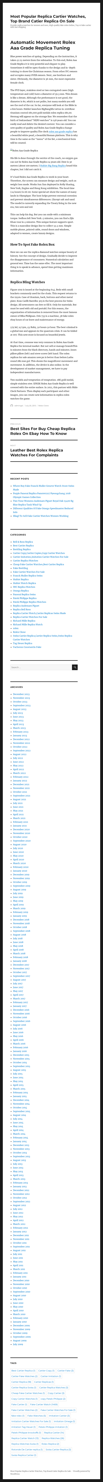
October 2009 (20, 1333)
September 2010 (21, 1291)
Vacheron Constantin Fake (27, 647)
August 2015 (19, 1070)
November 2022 (21, 743)
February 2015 (20, 1092)
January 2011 (19, 1276)
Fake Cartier (19, 1404)
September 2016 (21, 1021)
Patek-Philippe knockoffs (26, 1432)
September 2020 (22, 840)
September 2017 (21, 976)
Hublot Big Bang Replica (53, 165)
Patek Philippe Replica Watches (29, 602)
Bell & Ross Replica (23, 541)
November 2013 (21, 1149)
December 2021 (21, 784)
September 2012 (21, 1201)
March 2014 (19, 1134)
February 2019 (20, 912)
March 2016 (19, 1043)
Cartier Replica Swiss (23, 1387)
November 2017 (21, 968)
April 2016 (18, 1040)
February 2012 (20, 1227)
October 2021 (20, 792)
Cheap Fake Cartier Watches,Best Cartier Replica (38, 564)
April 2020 (18, 859)
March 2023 (19, 728)
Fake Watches (36, 1415)
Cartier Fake (66, 1370)
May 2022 (18, 765)
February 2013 (20, 1182)
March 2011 (19, 1269)
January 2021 (20, 825)
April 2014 (18, 1130)
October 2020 (20, 837)
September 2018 (21, 931)
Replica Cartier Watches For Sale (30, 617)
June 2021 (18, 807)
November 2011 (21, 1239)
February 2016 (20, 1047)
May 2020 (18, 855)
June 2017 (18, 987)
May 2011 (18, 1261)
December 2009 (21, 1325)
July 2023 (18, 713)
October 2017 (20, 972)
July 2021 (18, 803)
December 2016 (21, 1009)
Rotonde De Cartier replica (27, 1449)
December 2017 (21, 964)
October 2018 (20, 927)
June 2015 (18, 1077)
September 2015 (21, 1066)
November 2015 (21, 1058)
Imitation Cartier (59, 1415)
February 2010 (20, 1318)
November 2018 (21, 923)
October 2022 (20, 746)
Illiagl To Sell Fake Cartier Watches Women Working (41, 516)
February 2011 (20, 1273)
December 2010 (21, 1280)
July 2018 (18, 938)
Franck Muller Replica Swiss (28, 575)
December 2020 (21, 829)
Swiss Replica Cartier (23, 1455)
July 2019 (18, 893)
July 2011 (17, 1254)
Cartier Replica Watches (25, 560)
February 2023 (20, 731)
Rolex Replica (50, 1444)
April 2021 (18, 814)
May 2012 (18, 1216)
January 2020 (20, 870)
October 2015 (20, 1062)
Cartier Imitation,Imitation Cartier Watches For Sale (40, 557)
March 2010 (19, 1314)
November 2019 (21, 878)
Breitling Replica (22, 549)
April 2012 (18, 1220)
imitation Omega (64, 1421)
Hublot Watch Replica (24, 583)
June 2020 (18, 852)
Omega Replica (21, 590)
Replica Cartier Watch (25, 1438)
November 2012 (21, 1194)
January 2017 (20, 1006)
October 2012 (20, 1197)
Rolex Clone (43, 406)
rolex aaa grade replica (61, 131)
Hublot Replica (21, 579)
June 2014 (18, 1122)
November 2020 (21, 833)
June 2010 (18, 1303)
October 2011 (20, 1242)
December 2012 (21, 1190)
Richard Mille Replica (24, 620)
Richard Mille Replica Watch (28, 624)
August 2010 (19, 1295)
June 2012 (18, 1212)
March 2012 (19, 1224)
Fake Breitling (20, 568)
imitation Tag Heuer (23, 1427)
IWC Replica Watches (24, 587)
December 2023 (21, 694)
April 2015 (18, 1085)
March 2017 (19, 998)
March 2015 (19, 1088)
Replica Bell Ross (22, 609)
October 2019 (20, 882)
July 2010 (18, 1299)
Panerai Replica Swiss (24, 594)
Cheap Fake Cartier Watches (28, 1393)
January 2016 (20, 1051)
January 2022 (20, 780)
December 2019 (21, 874)
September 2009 (22, 1336)
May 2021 (18, 810)
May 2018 (18, 946)
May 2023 (18, 720)
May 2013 (18, 1171)
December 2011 (21, 1235)
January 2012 (20, 1231)
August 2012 (19, 1205)
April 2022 (18, 769)
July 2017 (17, 983)
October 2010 (20, 1288)
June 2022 (18, 761)
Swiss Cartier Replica (58, 1449)
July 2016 (18, 1028)
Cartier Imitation (51, 1376)
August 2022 (19, 754)
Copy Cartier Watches (24, 1399)
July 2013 (17, 1164)
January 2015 (20, 1096)
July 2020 (18, 848)
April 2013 (18, 1175)
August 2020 (19, 844)
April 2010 (18, 1310)
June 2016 (18, 1032)
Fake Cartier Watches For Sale (29, 572)
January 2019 (20, 916)
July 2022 (18, 758)
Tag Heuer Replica (22, 643)
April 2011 (18, 1265)
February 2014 (20, 1137)
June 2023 (18, 716)
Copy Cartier (56, 1393)
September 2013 (21, 1156)
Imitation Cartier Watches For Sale (31, 1421)
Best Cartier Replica (23, 545)
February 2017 (20, 1002)
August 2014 (19, 1115)
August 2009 (20, 1340)
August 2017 (19, 979)
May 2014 (18, 1126)
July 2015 (18, 1073)
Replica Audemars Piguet (26, 605)
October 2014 (20, 1107)
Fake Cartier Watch (44, 1404)
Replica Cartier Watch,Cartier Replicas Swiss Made (39, 613)
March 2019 (19, 908)
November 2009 (21, 1329)
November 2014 (21, 1103)
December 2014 (21, 1100)
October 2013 (20, 1152)
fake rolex (17, 1415)
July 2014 (18, 1118)
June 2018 (18, 942)
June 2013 (18, 1167)
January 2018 (20, 961)
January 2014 (20, 1141)
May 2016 (18, 1036)
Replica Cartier (54, 1432)
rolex (16, 628)
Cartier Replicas (44, 1382)
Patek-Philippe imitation (53, 1427)
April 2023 (18, 724)
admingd (18, 406)
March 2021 (19, 818)
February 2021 (20, 822)
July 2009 (18, 1344)
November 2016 (21, 1013)
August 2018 (19, 934)
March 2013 (19, 1179)
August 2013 (19, 1160)
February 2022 (20, 776)
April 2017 (18, 994)
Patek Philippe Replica (24, 598)
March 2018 (19, 953)
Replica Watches (53, 1438)
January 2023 (20, 735)
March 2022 (19, 773)
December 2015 (21, 1055)
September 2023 (21, 705)
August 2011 (19, 1250)
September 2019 (21, 885)
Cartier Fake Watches (24, 1376)
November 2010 (21, 1284)
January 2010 (20, 1321)
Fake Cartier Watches (24, 1410)
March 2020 (19, 863)
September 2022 (22, 750)
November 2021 (21, 788)
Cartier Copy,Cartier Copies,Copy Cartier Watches (39, 553)
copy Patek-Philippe (53, 1399)
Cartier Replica (21, 1382)
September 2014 (21, 1111)
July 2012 (18, 1209)
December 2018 (21, 919)
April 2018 (18, 949)
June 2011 (18, 1258)
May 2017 (18, 991)
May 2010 (18, 1306)
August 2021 (19, 799)
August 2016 (19, 1025)
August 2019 (19, 889)
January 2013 (20, 1186)
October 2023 (20, 701)
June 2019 (18, 897)
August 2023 (19, 709)
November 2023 (21, 698)
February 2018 (20, 957)
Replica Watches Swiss (24, 1444)
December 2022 (21, 739)
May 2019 (18, 901)
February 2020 (20, 867)
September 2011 (21, 1246)
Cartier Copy (46, 1370)
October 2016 (20, 1017)
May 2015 (18, 1081)
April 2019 (18, 904)
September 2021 (21, 795)
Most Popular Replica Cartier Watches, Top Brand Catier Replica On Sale (48, 18)
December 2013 (21, 1145)
